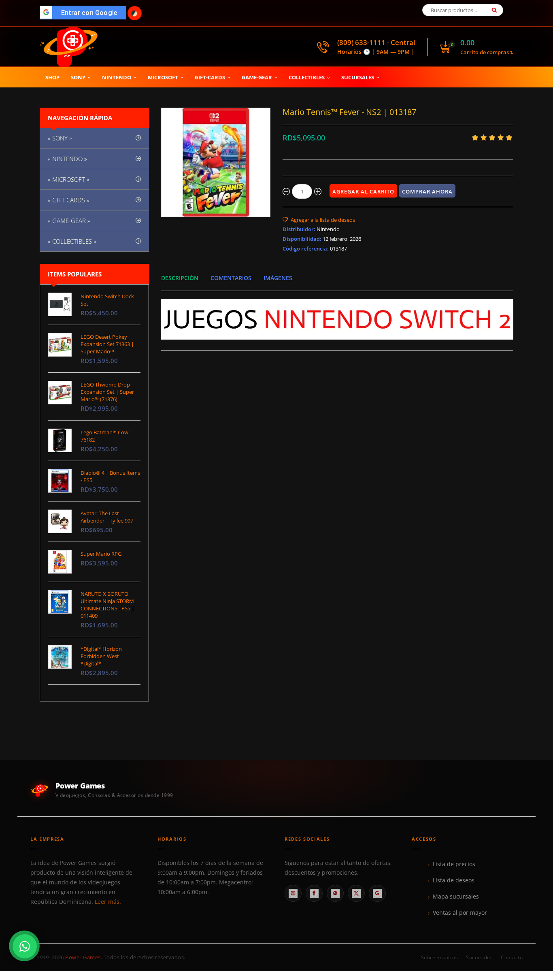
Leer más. (108, 901)
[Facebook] (314, 893)
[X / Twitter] (356, 893)
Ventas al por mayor (460, 912)
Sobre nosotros (439, 957)
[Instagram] (293, 893)
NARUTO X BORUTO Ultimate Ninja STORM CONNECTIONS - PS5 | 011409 (107, 604)
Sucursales (479, 957)
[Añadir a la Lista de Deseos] (319, 219)
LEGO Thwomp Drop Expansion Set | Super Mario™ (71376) (107, 392)
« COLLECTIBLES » (72, 241)
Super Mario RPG (101, 553)
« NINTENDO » (67, 159)
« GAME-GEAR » (69, 221)
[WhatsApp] (335, 893)
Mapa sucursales (456, 896)
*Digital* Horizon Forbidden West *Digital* (101, 656)
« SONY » (60, 138)
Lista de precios (454, 864)
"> (85, 13)
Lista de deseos (453, 880)
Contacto (512, 957)
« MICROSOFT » (68, 179)
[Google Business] (377, 893)
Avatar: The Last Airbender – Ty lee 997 (107, 517)
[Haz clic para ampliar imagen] (215, 162)
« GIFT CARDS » (68, 200)
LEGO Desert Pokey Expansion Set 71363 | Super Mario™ (107, 344)
